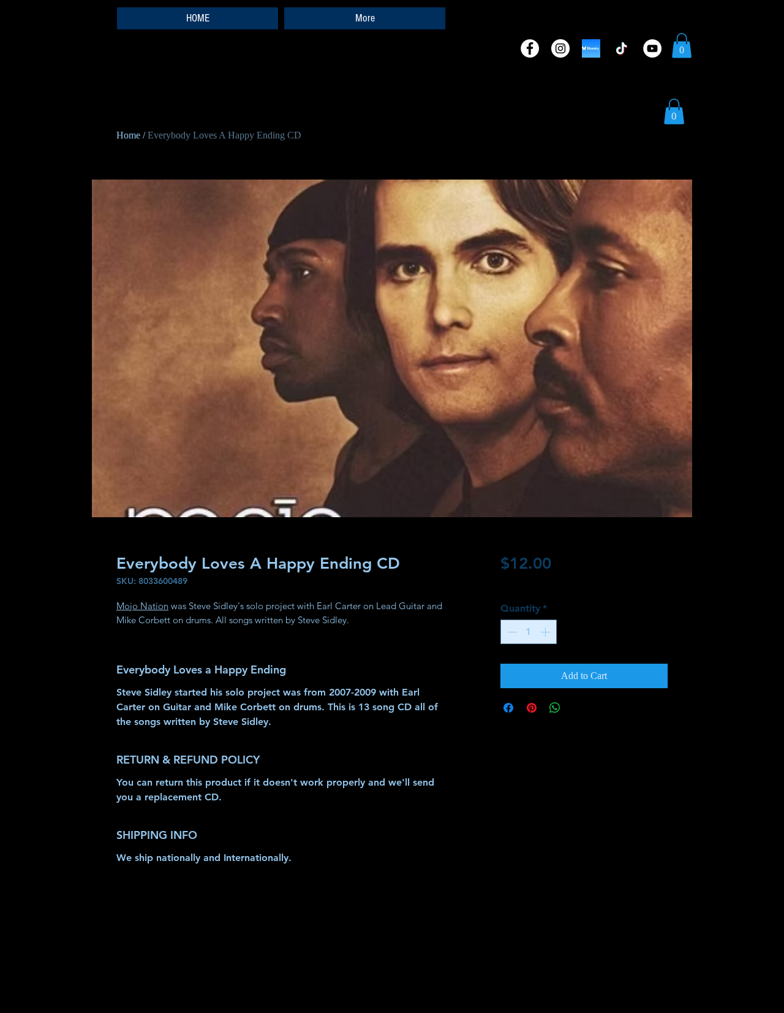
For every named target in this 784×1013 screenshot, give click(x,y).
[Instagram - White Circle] (560, 48)
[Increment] (546, 631)
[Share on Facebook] (508, 707)
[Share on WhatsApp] (555, 707)
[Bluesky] (591, 48)
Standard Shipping (532, 584)
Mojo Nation (142, 606)
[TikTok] (621, 48)
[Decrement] (510, 631)
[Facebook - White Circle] (530, 48)
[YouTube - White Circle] (652, 48)
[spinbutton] (528, 631)
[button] (681, 45)
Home (128, 135)
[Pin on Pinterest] (531, 707)
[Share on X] (578, 707)
